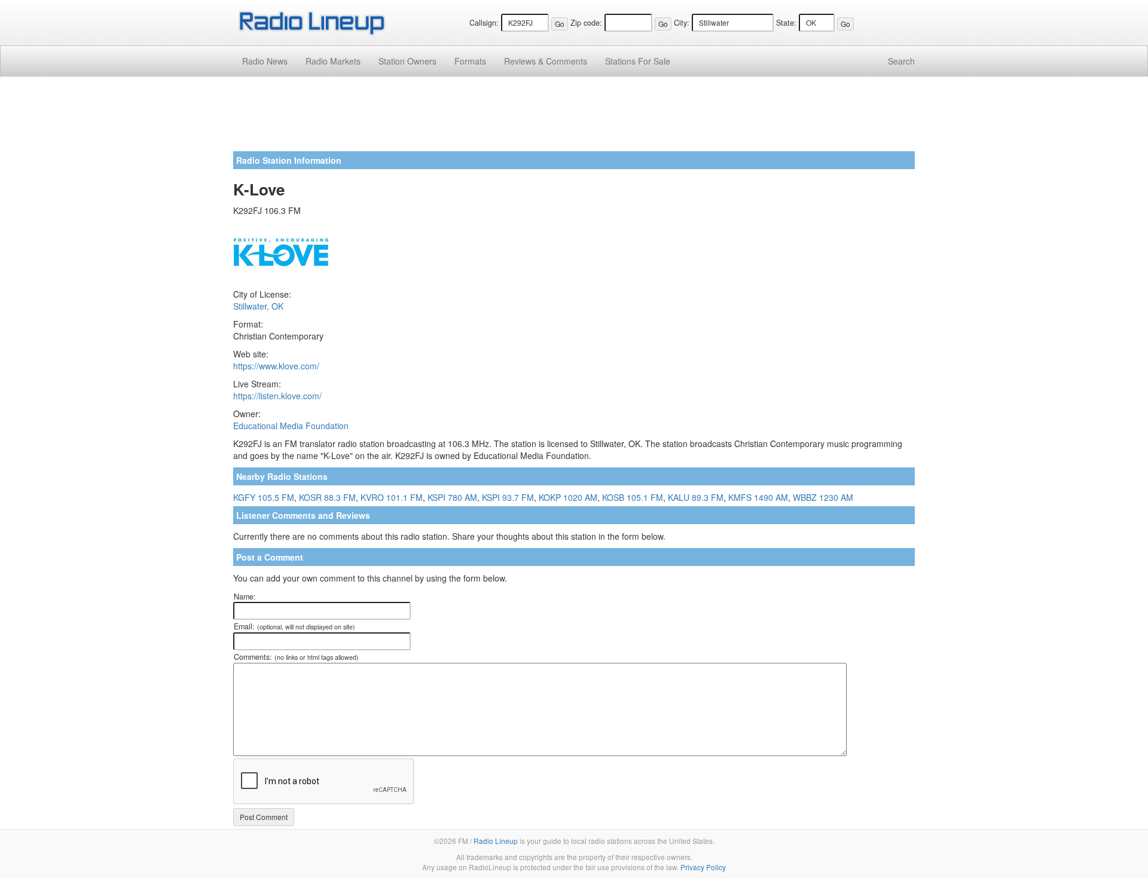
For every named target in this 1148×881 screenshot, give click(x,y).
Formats (470, 61)
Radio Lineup (496, 841)
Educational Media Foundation (291, 426)
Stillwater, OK (258, 306)
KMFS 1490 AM (758, 497)
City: (681, 22)
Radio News (265, 61)
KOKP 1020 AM (568, 497)
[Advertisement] (574, 118)
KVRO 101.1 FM (392, 497)
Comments (545, 61)
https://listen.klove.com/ (277, 396)
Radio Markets (333, 61)
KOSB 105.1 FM (632, 497)
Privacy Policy (703, 867)
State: (786, 22)
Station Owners (407, 61)
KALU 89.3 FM (695, 497)
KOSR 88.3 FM (327, 497)
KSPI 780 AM (452, 497)
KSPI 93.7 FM (508, 497)
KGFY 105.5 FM (263, 497)
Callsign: (484, 22)
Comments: (296, 656)
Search (901, 61)
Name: (245, 596)
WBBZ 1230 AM (823, 497)
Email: (294, 626)
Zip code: (586, 22)
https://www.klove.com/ (276, 366)
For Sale (637, 61)
